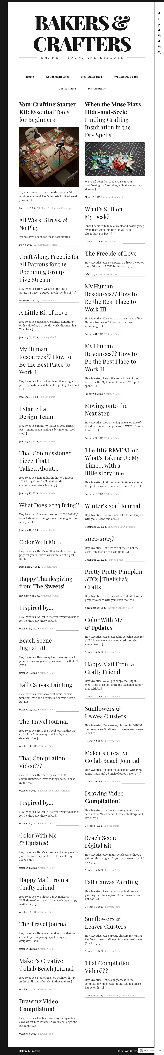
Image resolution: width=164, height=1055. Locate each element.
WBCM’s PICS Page (126, 76)
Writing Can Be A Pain (120, 608)
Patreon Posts (113, 274)
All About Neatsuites (48, 208)
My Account (96, 88)
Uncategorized (69, 208)
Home (30, 76)
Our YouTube (67, 88)
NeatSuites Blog (91, 76)
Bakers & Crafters (82, 32)
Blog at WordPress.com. (130, 1051)
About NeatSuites (57, 76)
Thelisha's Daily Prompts (121, 527)
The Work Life (62, 790)
